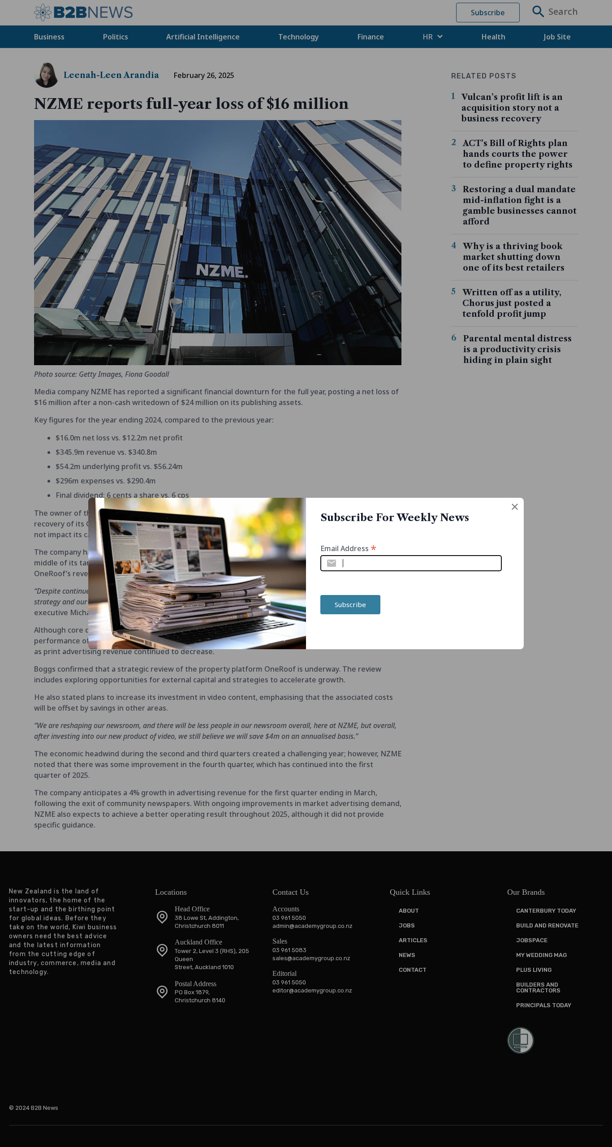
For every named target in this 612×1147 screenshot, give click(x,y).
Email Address (348, 548)
